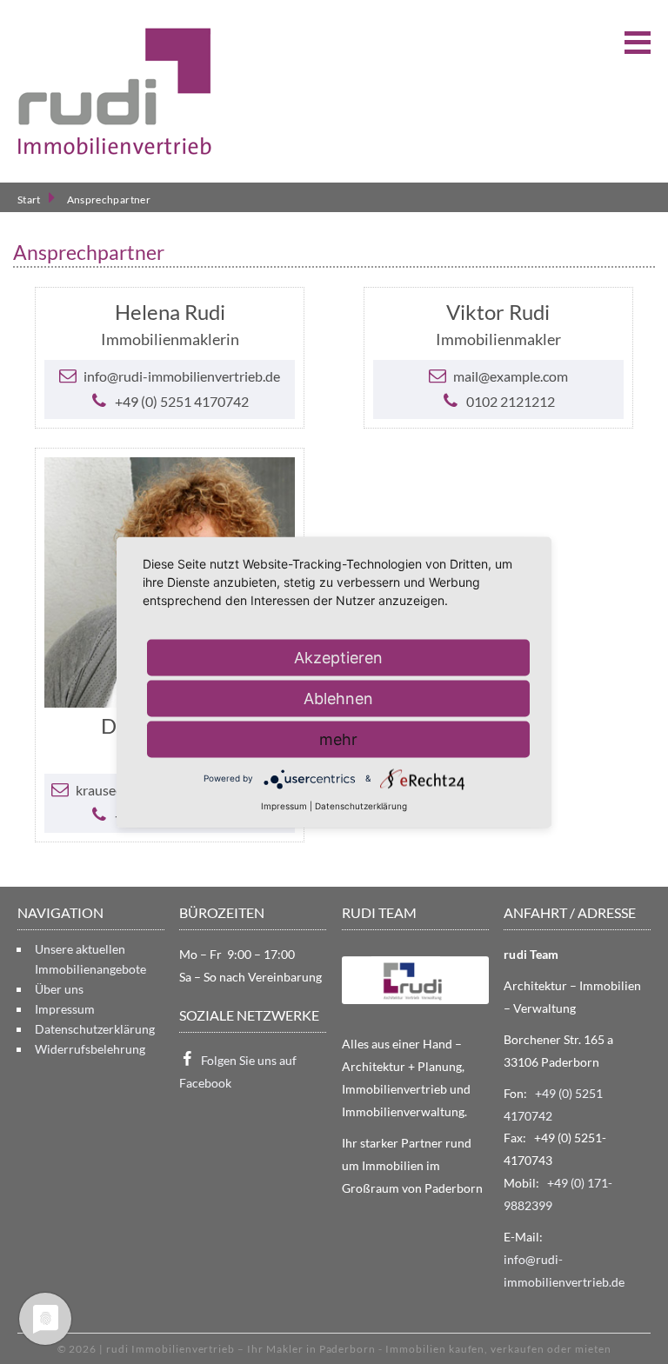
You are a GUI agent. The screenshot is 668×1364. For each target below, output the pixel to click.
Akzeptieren (338, 657)
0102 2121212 (510, 401)
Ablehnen (338, 698)
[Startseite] (114, 91)
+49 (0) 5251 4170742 (182, 401)
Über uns (59, 988)
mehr (338, 738)
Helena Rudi (170, 312)
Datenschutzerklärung (95, 1028)
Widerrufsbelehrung (90, 1048)
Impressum (65, 1008)
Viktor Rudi (498, 312)
